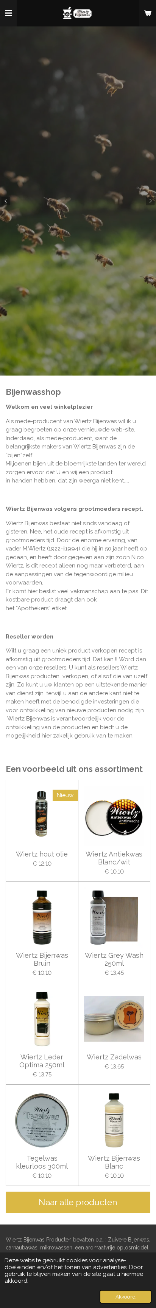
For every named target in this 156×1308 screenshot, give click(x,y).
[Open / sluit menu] (8, 13)
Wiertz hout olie (42, 854)
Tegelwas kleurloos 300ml (42, 1162)
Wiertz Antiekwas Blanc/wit (114, 858)
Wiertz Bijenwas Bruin (42, 959)
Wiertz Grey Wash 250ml (114, 959)
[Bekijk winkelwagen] (147, 13)
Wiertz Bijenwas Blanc (114, 1162)
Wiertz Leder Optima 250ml (41, 1061)
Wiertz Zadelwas (114, 1057)
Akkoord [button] (125, 1297)
